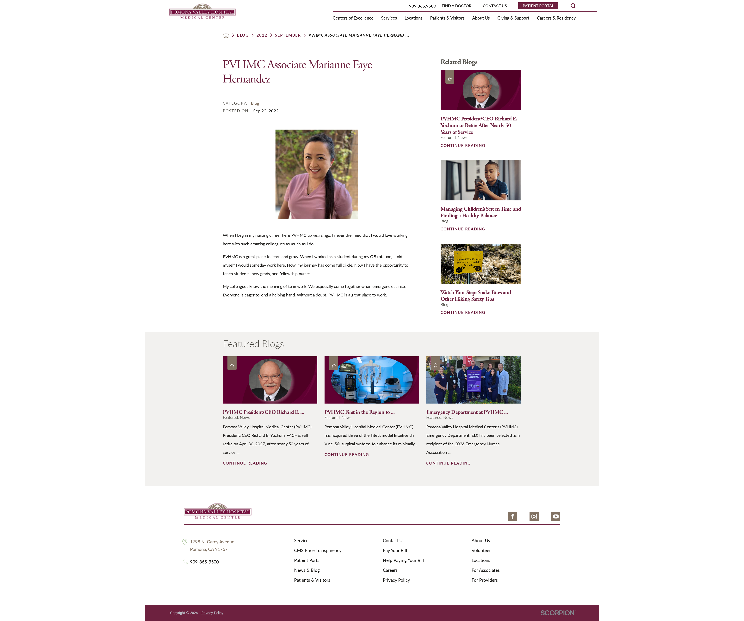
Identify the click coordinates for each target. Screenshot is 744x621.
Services (302, 541)
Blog (243, 35)
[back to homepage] (226, 35)
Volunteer (481, 550)
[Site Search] (573, 5)
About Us (481, 541)
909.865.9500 (422, 6)
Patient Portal (307, 560)
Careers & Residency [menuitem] (556, 18)
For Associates (486, 570)
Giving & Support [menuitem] (513, 18)
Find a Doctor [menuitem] (456, 5)
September (288, 35)
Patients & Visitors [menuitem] (447, 18)
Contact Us (393, 541)
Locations (481, 560)
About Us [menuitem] (481, 18)
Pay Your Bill (395, 550)
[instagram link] (534, 516)
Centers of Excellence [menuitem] (353, 18)
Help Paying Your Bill (403, 560)
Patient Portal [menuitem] (538, 5)
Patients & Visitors (312, 580)
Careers (390, 570)
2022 (262, 35)
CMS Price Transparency (318, 550)
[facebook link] (512, 516)
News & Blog (307, 570)
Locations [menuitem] (414, 18)
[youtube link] (556, 516)
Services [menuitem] (389, 18)
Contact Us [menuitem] (495, 5)
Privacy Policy (396, 580)
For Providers (485, 580)
